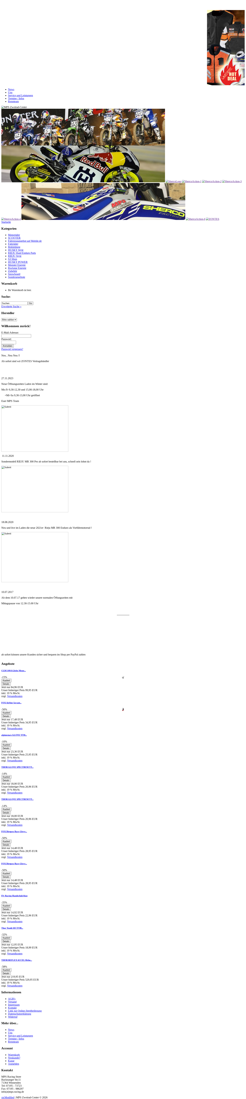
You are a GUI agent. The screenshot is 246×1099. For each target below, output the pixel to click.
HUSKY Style (15, 250)
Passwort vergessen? (12, 349)
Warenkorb (14, 1054)
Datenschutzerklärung (19, 1013)
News (11, 89)
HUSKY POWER (18, 262)
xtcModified (7, 1097)
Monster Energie (17, 265)
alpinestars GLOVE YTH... (14, 735)
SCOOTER (14, 237)
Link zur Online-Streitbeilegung (25, 1010)
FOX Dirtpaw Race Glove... (14, 831)
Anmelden (13, 1063)
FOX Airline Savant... (11, 702)
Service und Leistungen (20, 95)
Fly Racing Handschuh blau (14, 895)
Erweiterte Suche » (11, 306)
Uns (10, 92)
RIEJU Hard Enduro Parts (22, 253)
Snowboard (14, 274)
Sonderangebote (16, 277)
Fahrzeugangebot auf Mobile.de (25, 241)
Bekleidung (14, 247)
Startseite (6, 222)
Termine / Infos (16, 98)
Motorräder (14, 234)
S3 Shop (12, 259)
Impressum (14, 1004)
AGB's (11, 998)
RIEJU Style (14, 256)
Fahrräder (13, 244)
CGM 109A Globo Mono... (13, 670)
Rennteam (13, 101)
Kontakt (12, 1007)
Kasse (11, 1060)
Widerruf (12, 1016)
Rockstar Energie (17, 268)
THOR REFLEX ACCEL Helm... (16, 960)
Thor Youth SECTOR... (12, 928)
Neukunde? (14, 1057)
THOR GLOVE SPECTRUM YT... (17, 767)
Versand (12, 1001)
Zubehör (12, 271)
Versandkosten (14, 696)
